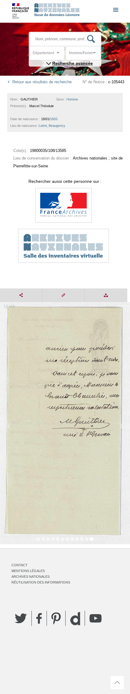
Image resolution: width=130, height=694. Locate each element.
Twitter (21, 618)
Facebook (39, 618)
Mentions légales (28, 571)
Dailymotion (75, 618)
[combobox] (60, 54)
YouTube (95, 618)
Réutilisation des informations (40, 582)
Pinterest (56, 618)
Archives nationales (30, 576)
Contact (19, 565)
